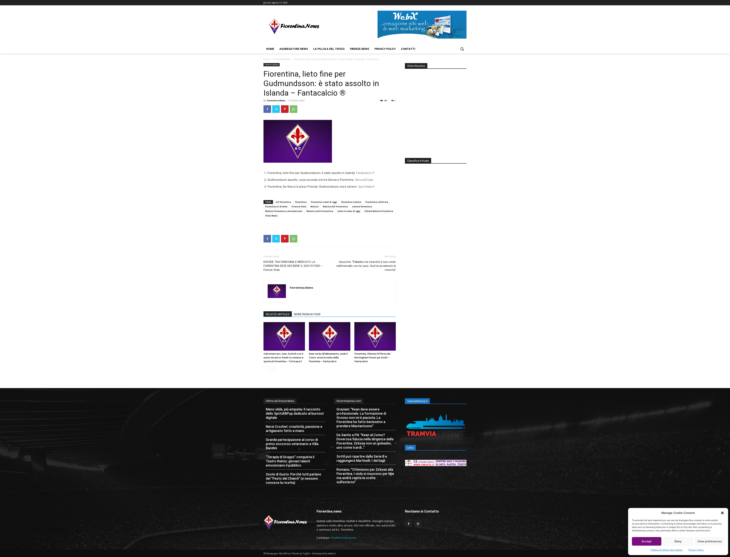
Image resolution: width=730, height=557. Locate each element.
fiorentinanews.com (348, 400)
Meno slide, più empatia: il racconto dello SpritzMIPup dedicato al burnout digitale (295, 413)
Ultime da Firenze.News (280, 400)
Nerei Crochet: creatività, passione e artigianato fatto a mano (294, 429)
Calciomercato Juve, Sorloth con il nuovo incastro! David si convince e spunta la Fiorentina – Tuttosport (283, 357)
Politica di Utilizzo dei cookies (666, 549)
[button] (722, 513)
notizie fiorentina (362, 206)
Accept (647, 541)
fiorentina (301, 201)
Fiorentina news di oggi (324, 201)
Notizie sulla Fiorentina (319, 211)
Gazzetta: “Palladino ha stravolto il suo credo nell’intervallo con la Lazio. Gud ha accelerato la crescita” (366, 266)
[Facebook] (267, 109)
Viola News (271, 215)
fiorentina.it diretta (276, 206)
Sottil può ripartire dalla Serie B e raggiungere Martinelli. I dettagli (361, 458)
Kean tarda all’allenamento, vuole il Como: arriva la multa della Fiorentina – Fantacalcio (328, 357)
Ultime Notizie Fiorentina (378, 211)
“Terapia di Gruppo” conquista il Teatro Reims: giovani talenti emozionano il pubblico (290, 461)
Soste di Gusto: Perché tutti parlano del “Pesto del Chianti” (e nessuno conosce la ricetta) (293, 478)
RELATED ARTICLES (278, 314)
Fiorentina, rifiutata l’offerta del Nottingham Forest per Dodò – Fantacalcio (372, 357)
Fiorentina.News (276, 100)
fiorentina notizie (351, 201)
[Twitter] (276, 109)
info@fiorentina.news (344, 538)
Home (266, 59)
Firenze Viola (299, 206)
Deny (678, 541)
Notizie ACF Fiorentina (335, 206)
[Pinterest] (285, 109)
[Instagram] (418, 523)
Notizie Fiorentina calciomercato (283, 211)
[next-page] (272, 369)
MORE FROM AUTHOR (307, 314)
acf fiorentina (283, 201)
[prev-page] (265, 369)
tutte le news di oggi (348, 211)
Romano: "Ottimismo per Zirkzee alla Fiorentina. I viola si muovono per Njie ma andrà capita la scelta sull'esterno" (365, 475)
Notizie (314, 206)
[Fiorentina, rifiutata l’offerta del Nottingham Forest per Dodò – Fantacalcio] (375, 336)
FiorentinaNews (282, 59)
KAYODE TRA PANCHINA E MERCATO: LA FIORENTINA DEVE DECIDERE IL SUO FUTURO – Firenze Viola (293, 266)
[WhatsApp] (293, 109)
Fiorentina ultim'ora (376, 201)
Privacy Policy (696, 549)
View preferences (709, 541)
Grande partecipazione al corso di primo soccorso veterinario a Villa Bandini (292, 444)
